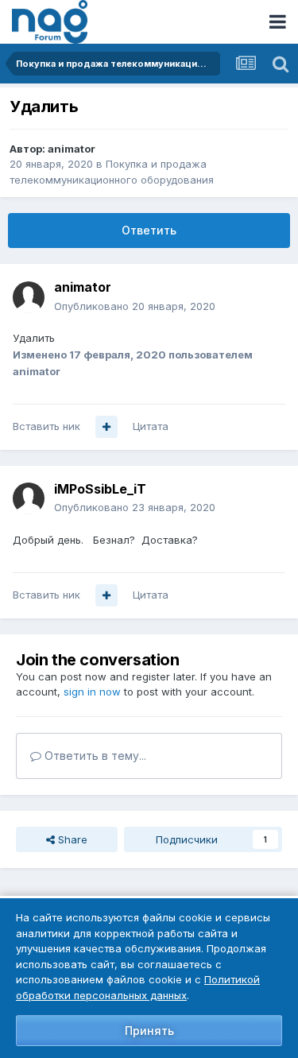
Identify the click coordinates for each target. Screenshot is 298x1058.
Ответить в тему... (93, 755)
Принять (149, 1030)
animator (71, 148)
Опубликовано (134, 306)
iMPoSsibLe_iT (100, 489)
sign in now (92, 691)
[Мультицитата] (106, 427)
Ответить (149, 230)
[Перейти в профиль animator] (29, 297)
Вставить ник (46, 426)
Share (71, 839)
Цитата (150, 426)
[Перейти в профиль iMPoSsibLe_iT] (29, 498)
